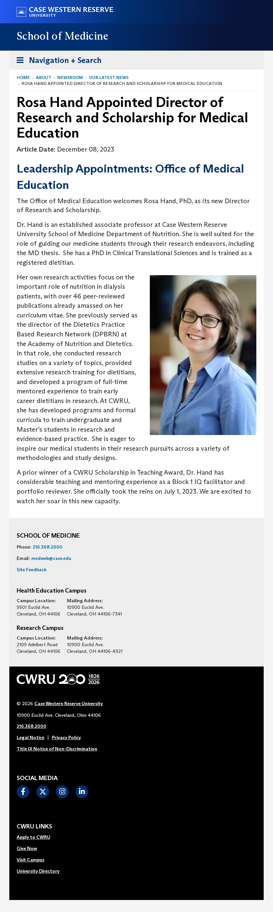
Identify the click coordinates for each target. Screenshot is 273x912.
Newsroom (70, 77)
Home (23, 77)
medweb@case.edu (51, 558)
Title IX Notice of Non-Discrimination (57, 749)
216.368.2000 (47, 547)
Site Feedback (32, 570)
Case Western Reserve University (68, 703)
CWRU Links (34, 826)
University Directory (38, 871)
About (43, 77)
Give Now (27, 848)
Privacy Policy (66, 737)
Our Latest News (109, 77)
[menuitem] (38, 837)
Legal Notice (30, 737)
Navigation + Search (57, 60)
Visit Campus (30, 860)
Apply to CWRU (33, 837)
